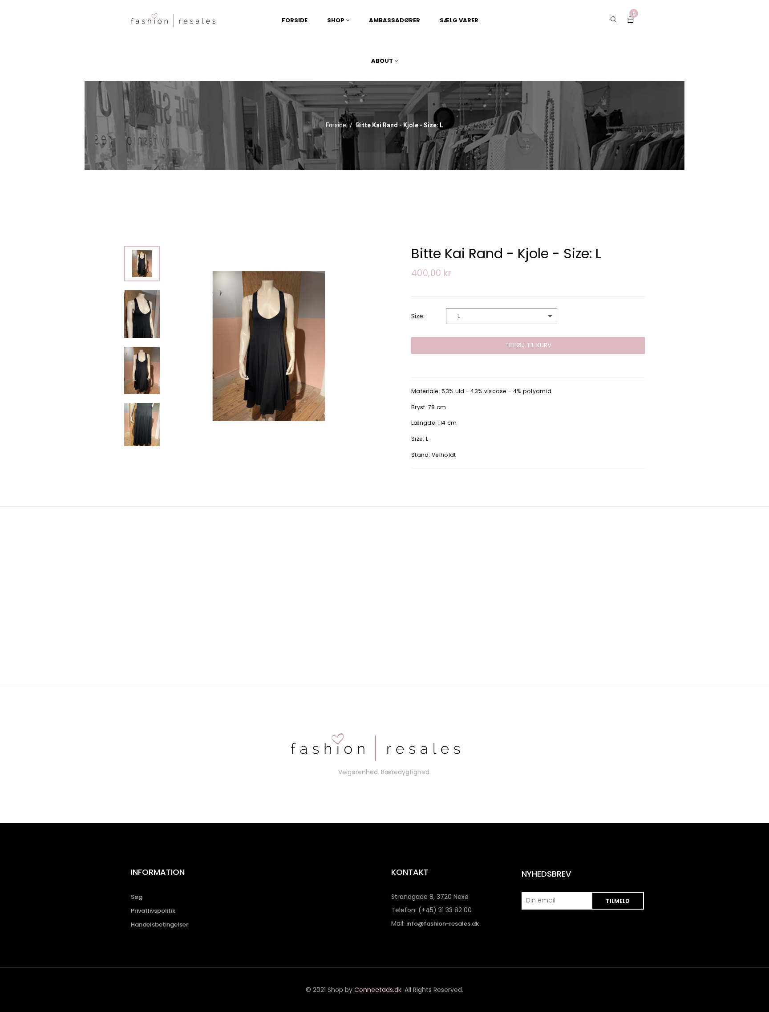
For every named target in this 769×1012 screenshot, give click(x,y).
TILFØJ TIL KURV (528, 345)
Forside (336, 125)
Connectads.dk (377, 989)
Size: (418, 316)
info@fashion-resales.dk (442, 923)
